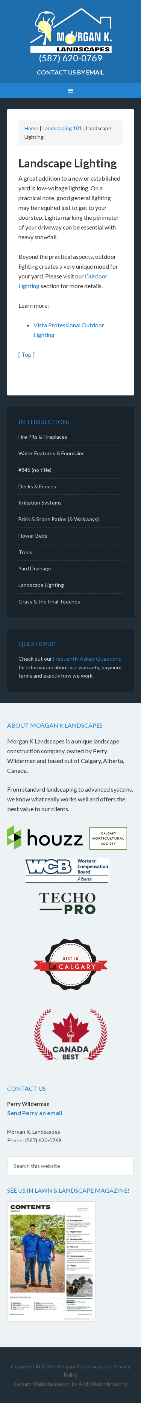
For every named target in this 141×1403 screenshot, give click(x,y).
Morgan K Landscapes (70, 30)
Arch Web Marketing (103, 1383)
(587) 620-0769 (70, 57)
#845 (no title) (35, 470)
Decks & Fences (37, 486)
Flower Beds (32, 535)
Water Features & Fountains (51, 453)
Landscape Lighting (41, 585)
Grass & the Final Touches (49, 601)
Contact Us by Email (70, 72)
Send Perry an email (34, 1112)
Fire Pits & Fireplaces (42, 436)
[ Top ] (26, 354)
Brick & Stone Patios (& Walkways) (58, 519)
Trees (25, 552)
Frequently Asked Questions (87, 658)
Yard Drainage (34, 568)
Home (31, 128)
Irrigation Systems (40, 502)
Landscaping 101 (62, 128)
